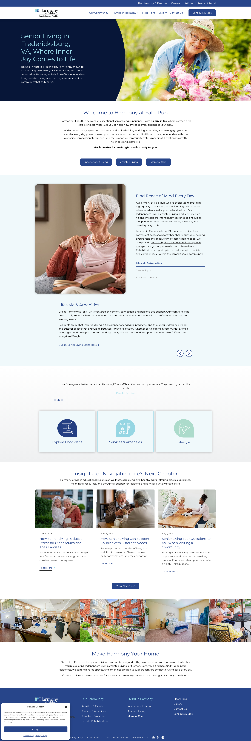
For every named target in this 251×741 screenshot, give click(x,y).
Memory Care (136, 716)
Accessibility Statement (117, 737)
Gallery (162, 12)
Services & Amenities (125, 442)
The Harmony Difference (152, 3)
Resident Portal (207, 3)
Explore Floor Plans (67, 442)
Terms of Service (94, 737)
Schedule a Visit (183, 713)
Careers (175, 3)
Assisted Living (136, 711)
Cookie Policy (29, 736)
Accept (35, 729)
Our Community (98, 12)
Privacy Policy (41, 736)
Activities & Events (92, 706)
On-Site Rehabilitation (94, 721)
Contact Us (176, 12)
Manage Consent (140, 737)
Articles (188, 3)
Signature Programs (93, 716)
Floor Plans (148, 12)
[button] (66, 707)
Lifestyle (183, 442)
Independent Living (139, 706)
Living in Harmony (125, 12)
